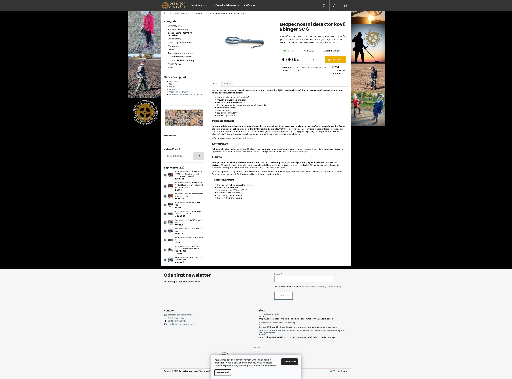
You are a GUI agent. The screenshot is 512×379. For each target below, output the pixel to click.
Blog (171, 84)
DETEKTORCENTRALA (177, 321)
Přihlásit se (283, 295)
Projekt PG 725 (174, 64)
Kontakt (172, 89)
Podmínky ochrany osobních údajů (185, 94)
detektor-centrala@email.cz (181, 314)
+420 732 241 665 (176, 318)
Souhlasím (289, 361)
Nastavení (223, 372)
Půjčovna (173, 81)
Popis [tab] (215, 83)
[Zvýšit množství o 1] (320, 59)
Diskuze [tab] (227, 83)
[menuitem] (199, 5)
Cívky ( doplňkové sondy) (180, 42)
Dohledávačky (174, 38)
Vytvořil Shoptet (340, 371)
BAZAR (170, 67)
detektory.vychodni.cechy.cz (181, 324)
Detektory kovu (175, 25)
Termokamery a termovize (180, 53)
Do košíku (337, 59)
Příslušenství (173, 46)
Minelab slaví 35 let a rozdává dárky (277, 322)
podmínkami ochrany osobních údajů (323, 286)
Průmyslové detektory (178, 29)
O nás (172, 86)
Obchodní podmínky (178, 92)
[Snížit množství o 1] (307, 59)
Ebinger (336, 50)
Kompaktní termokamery (182, 60)
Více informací (269, 365)
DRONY (171, 49)
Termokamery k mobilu (181, 56)
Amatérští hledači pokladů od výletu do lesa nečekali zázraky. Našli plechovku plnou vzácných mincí (302, 332)
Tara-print (257, 347)
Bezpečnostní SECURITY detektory (180, 34)
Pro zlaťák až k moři (269, 314)
